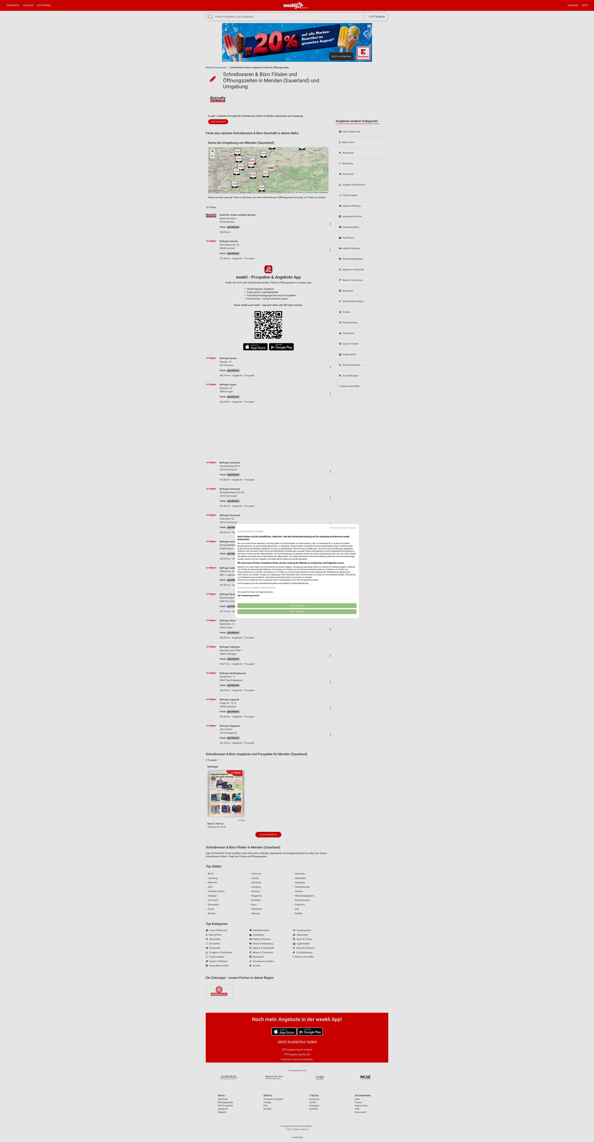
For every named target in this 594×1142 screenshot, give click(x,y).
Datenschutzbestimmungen (343, 527)
